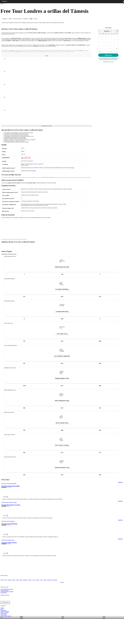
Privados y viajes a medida (112, 3)
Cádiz (33, 579)
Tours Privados (4, 592)
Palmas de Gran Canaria (52, 579)
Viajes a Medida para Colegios (7, 589)
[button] (3, 221)
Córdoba (37, 579)
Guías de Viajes (4, 614)
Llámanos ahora (5, 602)
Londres (2, 579)
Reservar (108, 55)
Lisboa (41, 579)
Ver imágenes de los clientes (46, 125)
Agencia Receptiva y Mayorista (7, 591)
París (6, 579)
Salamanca (25, 579)
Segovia (29, 579)
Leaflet (90, 237)
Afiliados (2, 607)
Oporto (17, 579)
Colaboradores (3, 610)
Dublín (13, 579)
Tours (96, 3)
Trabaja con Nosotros (5, 611)
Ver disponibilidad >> (116, 496)
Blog (105, 3)
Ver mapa (72, 167)
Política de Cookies (4, 612)
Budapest (9, 579)
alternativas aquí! (113, 59)
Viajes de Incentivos (5, 590)
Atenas (45, 579)
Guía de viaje (100, 3)
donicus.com (111, 61)
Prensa (2, 609)
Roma (20, 579)
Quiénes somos (4, 613)
